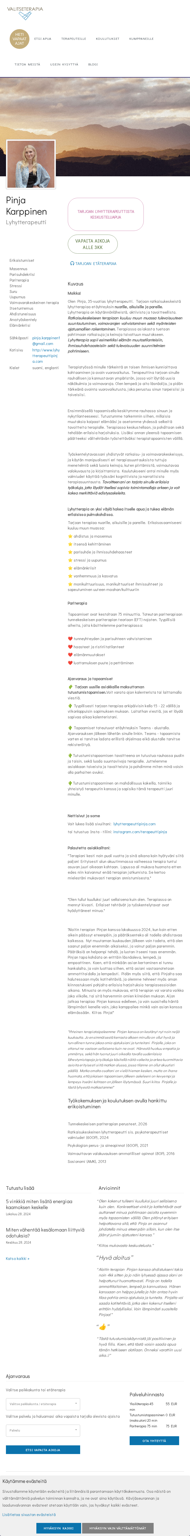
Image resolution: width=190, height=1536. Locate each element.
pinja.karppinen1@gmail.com (46, 340)
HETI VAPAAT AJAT (19, 38)
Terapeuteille (73, 38)
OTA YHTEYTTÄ (154, 1440)
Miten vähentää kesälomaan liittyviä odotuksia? (45, 1232)
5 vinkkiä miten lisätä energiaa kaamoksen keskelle (39, 1204)
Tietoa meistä (27, 64)
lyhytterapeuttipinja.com (135, 823)
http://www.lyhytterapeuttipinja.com (46, 355)
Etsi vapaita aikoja (43, 1450)
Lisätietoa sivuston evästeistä (29, 1514)
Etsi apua (42, 38)
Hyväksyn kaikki (59, 1528)
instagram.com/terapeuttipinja (140, 831)
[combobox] (43, 1404)
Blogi (93, 64)
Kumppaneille (141, 38)
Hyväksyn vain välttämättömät (118, 1528)
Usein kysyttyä (64, 64)
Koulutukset (107, 38)
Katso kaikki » (17, 1258)
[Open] (76, 1403)
